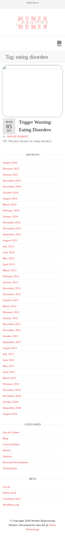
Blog (5, 438)
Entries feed (9, 492)
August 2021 (10, 348)
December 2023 (12, 222)
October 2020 (10, 401)
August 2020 (10, 413)
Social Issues (10, 468)
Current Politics (11, 444)
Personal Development (15, 462)
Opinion (7, 456)
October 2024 (10, 192)
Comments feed (11, 498)
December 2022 (12, 288)
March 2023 (9, 270)
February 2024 (11, 210)
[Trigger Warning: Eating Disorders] (32, 90)
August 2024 (10, 198)
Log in (6, 486)
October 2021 (10, 336)
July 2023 (8, 246)
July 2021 (8, 354)
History (7, 450)
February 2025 (11, 168)
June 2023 (8, 252)
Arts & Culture (11, 432)
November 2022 (12, 294)
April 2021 (9, 372)
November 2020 (12, 396)
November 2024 (12, 186)
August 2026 (10, 162)
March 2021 (9, 378)
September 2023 (12, 234)
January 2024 (10, 216)
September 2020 (12, 407)
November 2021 (12, 330)
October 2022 (10, 300)
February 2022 (11, 312)
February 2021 (11, 384)
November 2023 (12, 228)
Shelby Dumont (17, 136)
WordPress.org (11, 504)
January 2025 (10, 174)
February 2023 (11, 276)
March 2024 (9, 204)
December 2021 (12, 324)
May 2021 (8, 366)
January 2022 (10, 318)
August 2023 (10, 240)
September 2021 (12, 342)
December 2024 (12, 180)
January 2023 (10, 282)
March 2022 (9, 306)
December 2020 (12, 390)
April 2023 (9, 264)
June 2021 (8, 360)
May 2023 (8, 258)
